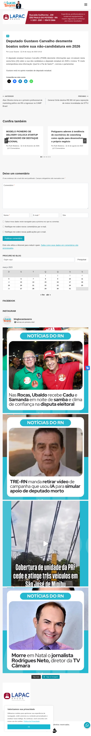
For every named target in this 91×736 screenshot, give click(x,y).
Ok (29, 727)
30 (58, 288)
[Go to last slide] (6, 140)
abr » (48, 295)
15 (45, 282)
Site (64, 215)
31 (70, 288)
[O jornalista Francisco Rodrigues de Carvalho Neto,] (45, 630)
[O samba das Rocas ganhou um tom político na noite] (45, 370)
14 (33, 282)
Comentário (9, 185)
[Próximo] (85, 140)
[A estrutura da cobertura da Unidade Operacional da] (45, 543)
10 (70, 279)
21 (33, 285)
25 (82, 285)
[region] (28, 719)
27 (21, 288)
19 (9, 285)
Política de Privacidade (32, 721)
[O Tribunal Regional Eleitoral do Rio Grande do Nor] (45, 457)
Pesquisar (81, 259)
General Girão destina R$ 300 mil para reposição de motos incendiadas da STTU (68, 99)
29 (45, 288)
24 (70, 285)
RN (8, 36)
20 (21, 285)
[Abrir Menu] (85, 4)
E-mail (36, 215)
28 (33, 288)
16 (58, 282)
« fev (42, 295)
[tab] (41, 156)
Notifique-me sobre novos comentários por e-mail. (25, 227)
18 (82, 282)
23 (58, 285)
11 (82, 279)
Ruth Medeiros (14, 146)
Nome (7, 215)
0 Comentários (14, 148)
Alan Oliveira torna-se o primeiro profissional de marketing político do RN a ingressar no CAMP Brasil (22, 101)
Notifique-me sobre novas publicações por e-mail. (25, 232)
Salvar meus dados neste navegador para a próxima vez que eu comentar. (32, 222)
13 (21, 282)
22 (45, 285)
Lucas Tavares (14, 52)
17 (70, 282)
